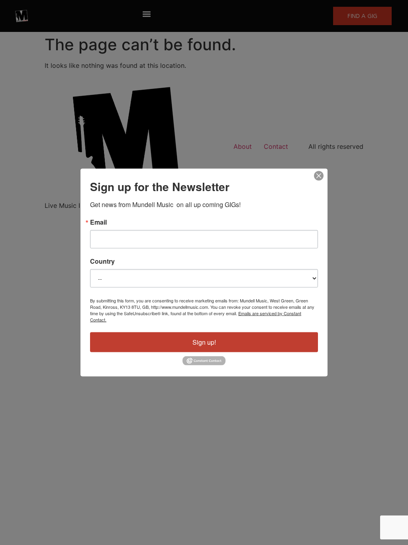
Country (102, 261)
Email (98, 222)
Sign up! (204, 342)
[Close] (318, 176)
